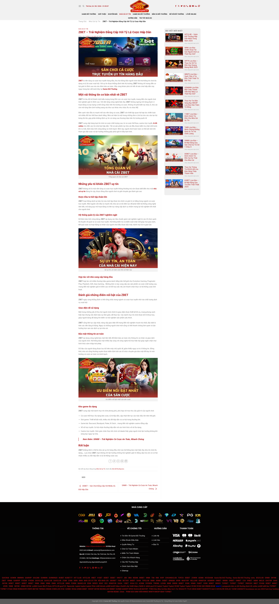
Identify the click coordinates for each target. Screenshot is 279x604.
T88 (152, 578)
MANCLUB (82, 583)
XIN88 (158, 581)
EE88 (89, 583)
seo (100, 36)
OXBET (164, 581)
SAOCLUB (39, 581)
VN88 (148, 578)
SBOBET (113, 581)
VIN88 (9, 581)
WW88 (225, 581)
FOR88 (73, 583)
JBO (125, 578)
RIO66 (74, 589)
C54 (244, 581)
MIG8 (194, 589)
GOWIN (13, 578)
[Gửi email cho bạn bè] (118, 461)
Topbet (165, 586)
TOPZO (181, 578)
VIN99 (29, 589)
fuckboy (275, 589)
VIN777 (119, 578)
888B (153, 581)
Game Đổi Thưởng (89, 14)
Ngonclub (70, 586)
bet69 (113, 586)
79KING (156, 583)
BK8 (130, 578)
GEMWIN (210, 581)
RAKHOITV (206, 589)
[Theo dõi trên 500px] (196, 6)
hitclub (102, 586)
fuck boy (268, 589)
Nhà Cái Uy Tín (125, 14)
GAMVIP (28, 578)
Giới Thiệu (102, 14)
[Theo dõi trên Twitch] (199, 6)
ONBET (218, 581)
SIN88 (267, 578)
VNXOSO (248, 583)
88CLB (261, 581)
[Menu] (79, 6)
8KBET (132, 581)
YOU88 (261, 583)
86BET (199, 589)
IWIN (75, 581)
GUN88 (118, 589)
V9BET (249, 581)
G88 (203, 586)
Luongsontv (226, 586)
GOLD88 (36, 578)
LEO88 (163, 583)
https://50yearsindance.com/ (96, 546)
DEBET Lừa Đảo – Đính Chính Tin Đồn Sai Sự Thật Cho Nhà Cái (192, 157)
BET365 (126, 581)
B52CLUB (260, 578)
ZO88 (65, 581)
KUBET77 (68, 578)
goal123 (63, 586)
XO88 (187, 583)
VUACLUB (137, 589)
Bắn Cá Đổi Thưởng (159, 14)
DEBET (106, 578)
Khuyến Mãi (112, 14)
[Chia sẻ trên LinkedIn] (126, 461)
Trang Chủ (82, 21)
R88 (157, 578)
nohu (253, 578)
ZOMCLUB (56, 589)
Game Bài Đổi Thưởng (141, 14)
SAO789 (268, 581)
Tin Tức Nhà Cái (145, 18)
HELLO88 (193, 581)
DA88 (139, 581)
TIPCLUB (145, 581)
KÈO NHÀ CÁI (103, 581)
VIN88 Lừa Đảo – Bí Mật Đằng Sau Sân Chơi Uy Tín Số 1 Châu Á (192, 144)
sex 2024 (261, 589)
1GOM (233, 589)
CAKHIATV (241, 589)
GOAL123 (134, 583)
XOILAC (228, 589)
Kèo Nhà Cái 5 (169, 589)
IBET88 (35, 589)
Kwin (50, 586)
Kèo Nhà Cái (159, 589)
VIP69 (130, 589)
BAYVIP (145, 589)
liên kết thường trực (118, 469)
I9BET (93, 578)
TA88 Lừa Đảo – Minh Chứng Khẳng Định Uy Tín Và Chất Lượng (192, 130)
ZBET (4, 581)
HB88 (255, 581)
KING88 (172, 581)
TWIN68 (42, 589)
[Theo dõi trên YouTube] (193, 6)
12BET (126, 583)
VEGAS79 (182, 589)
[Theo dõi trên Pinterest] (190, 6)
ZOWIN (194, 578)
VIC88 (176, 586)
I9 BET (99, 578)
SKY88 (273, 578)
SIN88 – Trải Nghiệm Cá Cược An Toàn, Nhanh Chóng (118, 439)
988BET (112, 589)
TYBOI (151, 589)
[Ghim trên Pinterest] (122, 461)
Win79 (45, 586)
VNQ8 (15, 589)
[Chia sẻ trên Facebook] (110, 461)
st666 (148, 586)
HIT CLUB (77, 578)
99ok (94, 586)
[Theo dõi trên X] (178, 6)
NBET (256, 583)
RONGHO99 (22, 589)
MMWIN (20, 578)
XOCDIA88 (209, 578)
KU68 (213, 586)
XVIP (162, 578)
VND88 (207, 586)
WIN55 (95, 583)
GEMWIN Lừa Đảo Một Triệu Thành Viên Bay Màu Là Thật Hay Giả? (191, 91)
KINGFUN (202, 581)
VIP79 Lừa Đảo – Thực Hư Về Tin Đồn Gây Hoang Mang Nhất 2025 (191, 64)
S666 (275, 581)
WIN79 (151, 592)
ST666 (9, 589)
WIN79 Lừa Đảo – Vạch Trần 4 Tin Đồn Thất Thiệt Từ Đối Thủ (192, 77)
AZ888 (141, 583)
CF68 (62, 589)
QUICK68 (5, 578)
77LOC (189, 589)
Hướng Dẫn (132, 18)
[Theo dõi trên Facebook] (176, 6)
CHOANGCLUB (171, 578)
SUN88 (68, 589)
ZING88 (48, 589)
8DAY (101, 583)
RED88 (135, 578)
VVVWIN (148, 583)
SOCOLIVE (220, 589)
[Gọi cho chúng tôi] (187, 6)
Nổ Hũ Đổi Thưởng (176, 14)
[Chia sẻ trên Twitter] (114, 461)
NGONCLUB (104, 589)
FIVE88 (24, 581)
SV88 (205, 583)
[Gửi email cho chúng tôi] (184, 6)
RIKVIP (91, 589)
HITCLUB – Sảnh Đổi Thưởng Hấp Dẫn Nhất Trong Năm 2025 (191, 37)
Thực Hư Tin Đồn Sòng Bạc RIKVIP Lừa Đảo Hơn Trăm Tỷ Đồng (192, 104)
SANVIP (125, 589)
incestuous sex (251, 589)
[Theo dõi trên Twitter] (181, 6)
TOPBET (225, 583)
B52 (106, 583)
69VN (178, 581)
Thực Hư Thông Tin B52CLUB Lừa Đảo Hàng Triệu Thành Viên (191, 170)
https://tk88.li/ (139, 586)
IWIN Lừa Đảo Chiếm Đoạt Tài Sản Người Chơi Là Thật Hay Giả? (192, 51)
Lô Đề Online (191, 14)
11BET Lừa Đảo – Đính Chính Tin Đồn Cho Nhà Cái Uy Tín (191, 117)
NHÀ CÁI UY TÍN (90, 581)
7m (177, 589)
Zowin (39, 586)
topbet (77, 586)
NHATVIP (185, 581)
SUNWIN (44, 578)
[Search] (83, 6)
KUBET (61, 578)
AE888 (200, 578)
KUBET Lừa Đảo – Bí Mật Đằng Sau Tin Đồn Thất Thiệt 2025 (192, 183)
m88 (98, 586)
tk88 (132, 586)
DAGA (120, 583)
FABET (199, 583)
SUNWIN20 (53, 578)
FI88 (119, 581)
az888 (34, 586)
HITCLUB (86, 578)
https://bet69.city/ (123, 586)
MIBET (142, 578)
